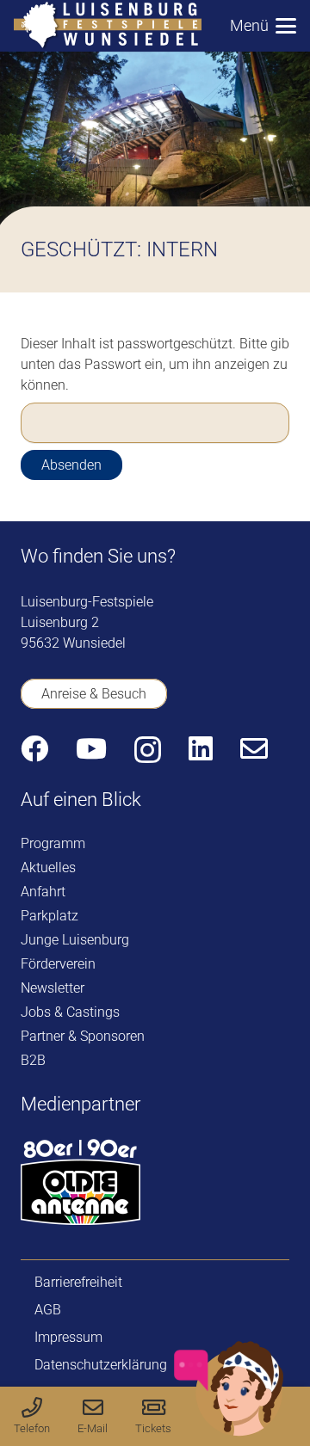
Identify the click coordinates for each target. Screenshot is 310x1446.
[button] (263, 25)
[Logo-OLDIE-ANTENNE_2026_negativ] (80, 1182)
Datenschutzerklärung (100, 1365)
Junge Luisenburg (75, 940)
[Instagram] (147, 750)
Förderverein (58, 964)
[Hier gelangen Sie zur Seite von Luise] (229, 1432)
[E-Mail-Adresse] (254, 748)
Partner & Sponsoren (83, 1036)
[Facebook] (34, 748)
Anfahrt (43, 891)
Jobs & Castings (70, 1012)
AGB (47, 1309)
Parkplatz (49, 916)
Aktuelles (48, 867)
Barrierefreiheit (78, 1282)
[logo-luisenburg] (108, 26)
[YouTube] (91, 748)
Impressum (68, 1337)
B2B (33, 1060)
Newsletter (52, 988)
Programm (53, 843)
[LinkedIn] (201, 748)
